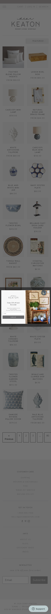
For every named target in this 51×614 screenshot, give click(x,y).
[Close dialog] (48, 292)
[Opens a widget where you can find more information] (38, 609)
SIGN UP (13, 317)
